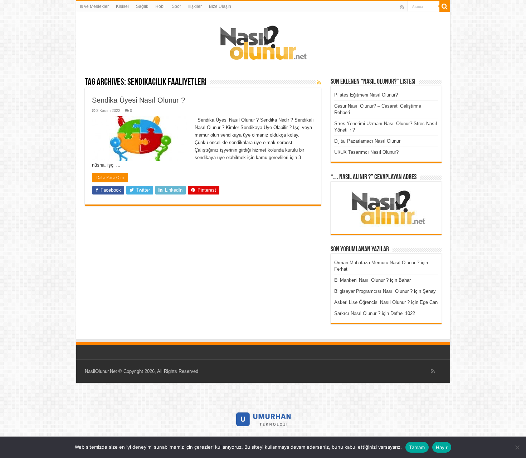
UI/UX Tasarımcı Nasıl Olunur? (366, 152)
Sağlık (142, 6)
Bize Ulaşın (220, 6)
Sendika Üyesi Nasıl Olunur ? (138, 100)
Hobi (160, 6)
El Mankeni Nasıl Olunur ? (361, 280)
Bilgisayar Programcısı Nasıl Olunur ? (373, 291)
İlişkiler (195, 6)
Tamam (417, 447)
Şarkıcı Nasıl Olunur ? (357, 313)
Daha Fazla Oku (110, 177)
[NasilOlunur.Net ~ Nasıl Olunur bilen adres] (263, 41)
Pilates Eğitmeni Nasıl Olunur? (366, 95)
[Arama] (444, 6)
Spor (176, 6)
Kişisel (122, 6)
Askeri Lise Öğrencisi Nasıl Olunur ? (372, 302)
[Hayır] (517, 447)
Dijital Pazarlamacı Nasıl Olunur (367, 141)
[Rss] (402, 7)
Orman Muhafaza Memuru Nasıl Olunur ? (376, 262)
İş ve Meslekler (94, 6)
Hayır (442, 447)
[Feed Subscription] (319, 82)
